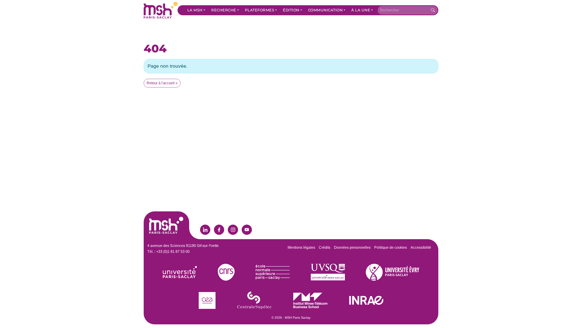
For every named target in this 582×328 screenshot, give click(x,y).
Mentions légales (301, 247)
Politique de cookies (390, 247)
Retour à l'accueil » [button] (162, 83)
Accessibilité (421, 247)
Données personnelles (352, 247)
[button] (196, 10)
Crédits (324, 247)
